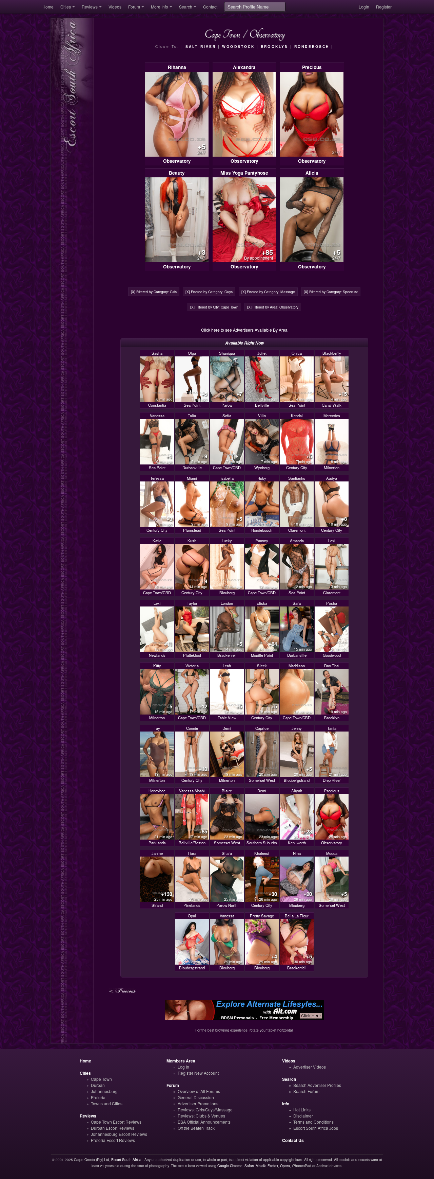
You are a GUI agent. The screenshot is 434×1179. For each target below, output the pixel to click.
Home (48, 7)
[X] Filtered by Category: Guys (209, 291)
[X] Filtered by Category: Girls (154, 291)
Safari (249, 1165)
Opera (285, 1165)
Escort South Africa (126, 1159)
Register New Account (198, 1073)
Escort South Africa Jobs (315, 1128)
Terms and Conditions (313, 1122)
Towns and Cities (106, 1103)
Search (185, 7)
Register (384, 7)
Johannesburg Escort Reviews (119, 1134)
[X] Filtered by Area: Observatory (272, 307)
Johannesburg (104, 1091)
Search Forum (306, 1091)
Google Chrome (229, 1165)
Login (364, 7)
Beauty (177, 173)
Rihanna (177, 67)
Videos (114, 7)
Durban (98, 1085)
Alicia (311, 173)
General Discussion (196, 1097)
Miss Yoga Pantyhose (244, 173)
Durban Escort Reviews (112, 1128)
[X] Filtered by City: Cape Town (214, 307)
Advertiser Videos (309, 1067)
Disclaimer (303, 1116)
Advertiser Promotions (198, 1103)
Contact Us (293, 1140)
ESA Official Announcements (204, 1122)
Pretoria (98, 1097)
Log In (183, 1067)
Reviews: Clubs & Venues (201, 1116)
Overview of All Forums (199, 1091)
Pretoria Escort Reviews (113, 1140)
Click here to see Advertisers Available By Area (244, 330)
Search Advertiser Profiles (317, 1085)
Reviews (90, 7)
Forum (134, 7)
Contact (210, 7)
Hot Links (302, 1109)
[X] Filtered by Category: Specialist (331, 291)
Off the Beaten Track (196, 1128)
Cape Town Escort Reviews (116, 1122)
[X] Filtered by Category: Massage (268, 291)
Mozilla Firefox (267, 1165)
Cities (65, 7)
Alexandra (244, 67)
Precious (312, 67)
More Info (159, 7)
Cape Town (101, 1079)
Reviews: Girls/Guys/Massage (205, 1109)
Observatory (177, 161)
